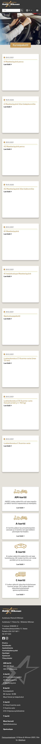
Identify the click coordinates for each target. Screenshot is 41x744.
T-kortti (6, 716)
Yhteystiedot (7, 658)
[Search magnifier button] (21, 10)
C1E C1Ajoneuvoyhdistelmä (13, 711)
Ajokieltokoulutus (10, 724)
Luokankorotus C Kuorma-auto (17, 443)
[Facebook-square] (3, 638)
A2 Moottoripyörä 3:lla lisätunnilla (19, 189)
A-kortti (6, 674)
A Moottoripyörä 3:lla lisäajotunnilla (19, 104)
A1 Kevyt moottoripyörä (12, 677)
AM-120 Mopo (8, 666)
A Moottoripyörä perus (13, 61)
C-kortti (6, 702)
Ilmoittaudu (6, 645)
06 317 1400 (6, 634)
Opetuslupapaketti (12, 316)
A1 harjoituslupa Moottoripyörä (17, 273)
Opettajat (5, 653)
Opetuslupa (8, 729)
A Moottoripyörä (9, 683)
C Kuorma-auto (9, 708)
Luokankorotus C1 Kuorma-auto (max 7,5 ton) (20, 359)
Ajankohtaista (7, 648)
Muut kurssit (8, 721)
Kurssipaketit (8, 691)
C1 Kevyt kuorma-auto (11, 705)
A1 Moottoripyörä (11, 231)
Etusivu (5, 643)
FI (29, 10)
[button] (37, 10)
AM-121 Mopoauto (10, 669)
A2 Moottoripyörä (10, 680)
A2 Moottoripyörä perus (14, 146)
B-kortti (6, 688)
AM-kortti (7, 663)
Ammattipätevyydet (10, 651)
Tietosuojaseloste (8, 737)
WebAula (21, 740)
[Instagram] (6, 638)
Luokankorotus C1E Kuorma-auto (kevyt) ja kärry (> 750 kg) (18, 402)
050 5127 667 (13, 631)
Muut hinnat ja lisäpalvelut (13, 697)
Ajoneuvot (6, 656)
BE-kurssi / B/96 (9, 694)
